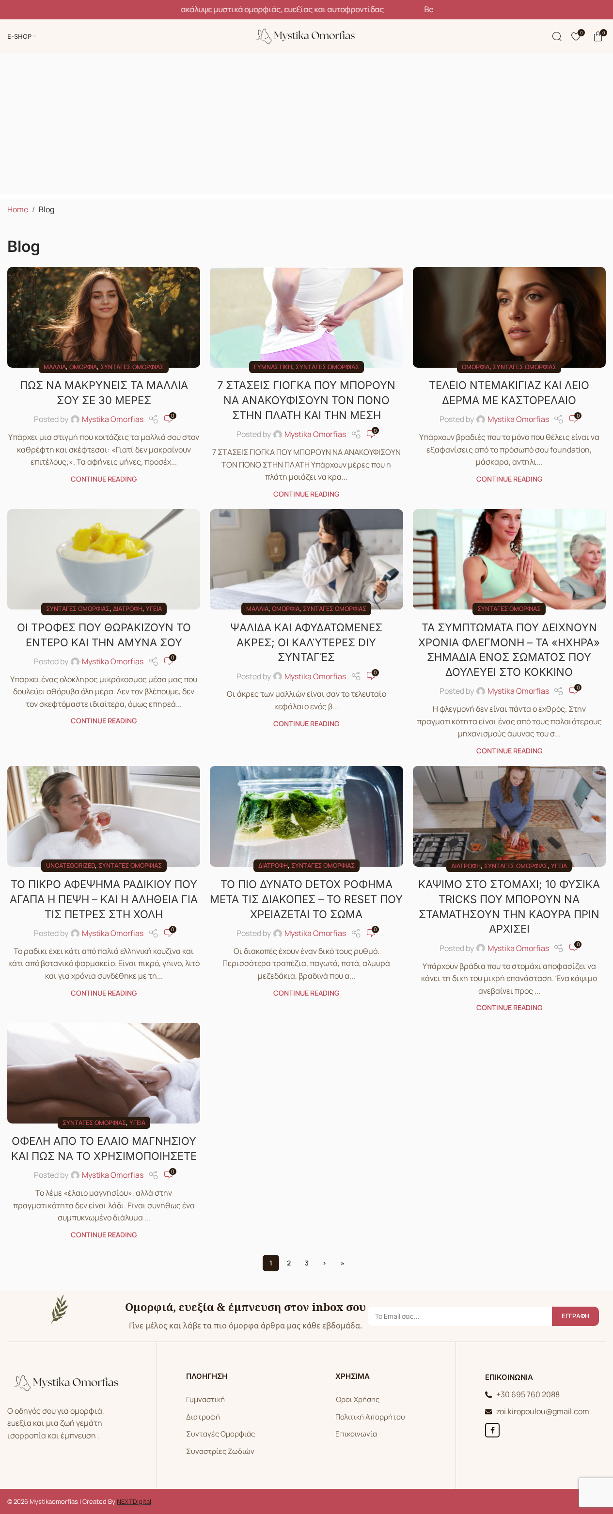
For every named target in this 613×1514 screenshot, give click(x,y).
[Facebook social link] (492, 1430)
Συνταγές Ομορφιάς (220, 1434)
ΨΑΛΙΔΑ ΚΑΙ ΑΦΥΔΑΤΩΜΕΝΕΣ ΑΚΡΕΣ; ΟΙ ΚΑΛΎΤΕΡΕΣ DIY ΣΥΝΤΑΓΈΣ (306, 642)
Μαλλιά (55, 366)
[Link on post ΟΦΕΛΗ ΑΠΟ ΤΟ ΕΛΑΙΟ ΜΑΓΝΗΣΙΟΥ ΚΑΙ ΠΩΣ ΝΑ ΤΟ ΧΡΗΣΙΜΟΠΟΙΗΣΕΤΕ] (103, 1073)
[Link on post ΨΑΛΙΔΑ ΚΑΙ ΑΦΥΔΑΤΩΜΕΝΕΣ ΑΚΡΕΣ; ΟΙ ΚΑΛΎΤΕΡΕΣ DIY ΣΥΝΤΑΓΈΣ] (306, 559)
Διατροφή (127, 608)
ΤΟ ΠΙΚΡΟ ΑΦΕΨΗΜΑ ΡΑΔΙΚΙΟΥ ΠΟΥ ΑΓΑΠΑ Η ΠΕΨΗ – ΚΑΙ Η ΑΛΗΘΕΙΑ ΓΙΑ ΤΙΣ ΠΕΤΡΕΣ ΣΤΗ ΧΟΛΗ (104, 899)
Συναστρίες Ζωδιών (220, 1451)
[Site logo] (307, 35)
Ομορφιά (83, 366)
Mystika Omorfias (112, 419)
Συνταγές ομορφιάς (132, 366)
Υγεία (154, 608)
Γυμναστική (273, 366)
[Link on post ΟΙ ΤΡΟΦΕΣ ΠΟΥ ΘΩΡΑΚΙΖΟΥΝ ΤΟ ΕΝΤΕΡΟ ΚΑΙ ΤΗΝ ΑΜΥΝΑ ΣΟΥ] (103, 559)
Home (17, 209)
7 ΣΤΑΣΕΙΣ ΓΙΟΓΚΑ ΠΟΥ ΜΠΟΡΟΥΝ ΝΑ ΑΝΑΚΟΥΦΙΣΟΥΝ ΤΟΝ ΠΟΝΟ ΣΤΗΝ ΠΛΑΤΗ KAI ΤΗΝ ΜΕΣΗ (306, 400)
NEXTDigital (134, 1501)
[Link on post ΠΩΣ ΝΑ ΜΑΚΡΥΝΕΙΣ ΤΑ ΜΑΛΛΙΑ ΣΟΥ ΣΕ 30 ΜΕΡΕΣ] (103, 317)
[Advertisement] (306, 126)
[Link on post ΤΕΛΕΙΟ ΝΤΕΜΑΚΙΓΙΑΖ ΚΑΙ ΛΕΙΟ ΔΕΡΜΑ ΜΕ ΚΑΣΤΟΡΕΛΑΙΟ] (509, 317)
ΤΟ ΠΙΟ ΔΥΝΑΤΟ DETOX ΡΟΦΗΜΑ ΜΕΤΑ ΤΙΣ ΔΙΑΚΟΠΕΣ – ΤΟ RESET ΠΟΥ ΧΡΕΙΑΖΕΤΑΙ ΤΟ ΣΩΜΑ (306, 899)
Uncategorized (70, 865)
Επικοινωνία (356, 1434)
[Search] (556, 36)
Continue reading (104, 479)
